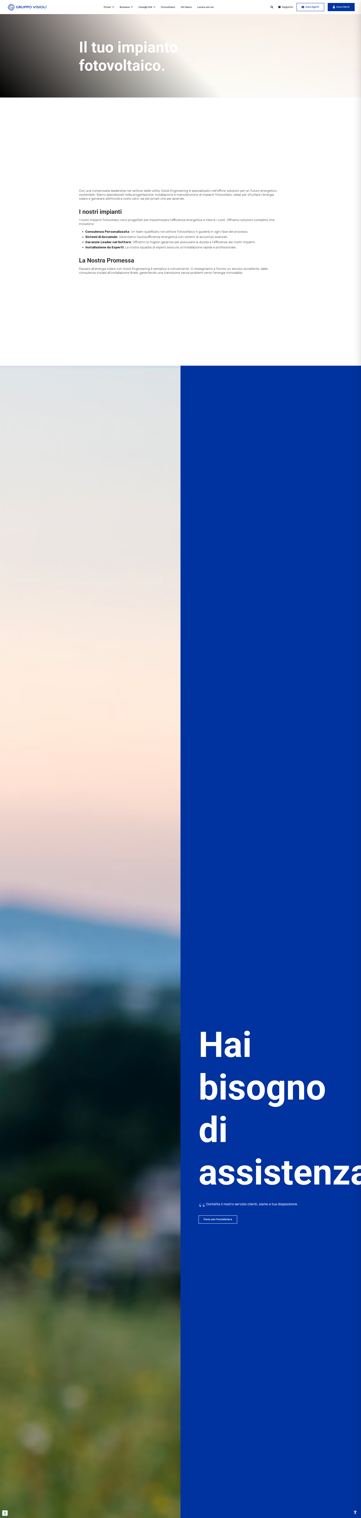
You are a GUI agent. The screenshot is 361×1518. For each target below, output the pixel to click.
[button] (113, 7)
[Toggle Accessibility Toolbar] (355, 1512)
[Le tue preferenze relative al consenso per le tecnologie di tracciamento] (5, 1513)
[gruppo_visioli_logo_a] (27, 7)
